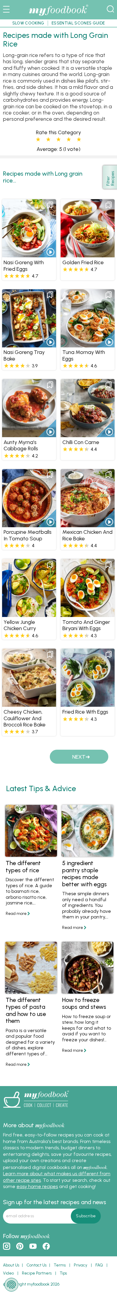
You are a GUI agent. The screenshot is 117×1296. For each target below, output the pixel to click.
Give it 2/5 (48, 139)
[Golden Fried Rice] (88, 254)
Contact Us (36, 1265)
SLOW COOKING (28, 23)
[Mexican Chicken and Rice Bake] (88, 524)
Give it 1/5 (38, 139)
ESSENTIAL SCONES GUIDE (78, 23)
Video (8, 1273)
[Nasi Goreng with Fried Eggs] (29, 254)
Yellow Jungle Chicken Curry (20, 625)
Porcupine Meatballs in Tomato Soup (28, 535)
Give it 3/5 (58, 139)
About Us (11, 1265)
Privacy (80, 1265)
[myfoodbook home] (58, 16)
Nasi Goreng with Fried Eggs (24, 265)
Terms (60, 1265)
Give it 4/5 (69, 139)
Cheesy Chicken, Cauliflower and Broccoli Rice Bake (25, 718)
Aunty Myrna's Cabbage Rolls (21, 445)
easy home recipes (37, 1186)
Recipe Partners (37, 1273)
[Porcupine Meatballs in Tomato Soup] (29, 524)
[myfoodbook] (36, 1110)
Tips (63, 1273)
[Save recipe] (50, 205)
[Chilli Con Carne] (88, 434)
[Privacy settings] (11, 1285)
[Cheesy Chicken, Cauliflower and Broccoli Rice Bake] (29, 704)
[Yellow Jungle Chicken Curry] (29, 614)
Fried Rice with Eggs (85, 712)
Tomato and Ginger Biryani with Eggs (86, 625)
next (79, 757)
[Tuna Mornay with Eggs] (88, 344)
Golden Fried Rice (83, 262)
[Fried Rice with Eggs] (88, 704)
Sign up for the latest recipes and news (54, 1202)
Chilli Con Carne (80, 442)
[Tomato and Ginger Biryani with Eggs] (88, 614)
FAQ (99, 1265)
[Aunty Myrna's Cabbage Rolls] (29, 434)
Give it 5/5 (79, 139)
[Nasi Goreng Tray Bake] (29, 344)
